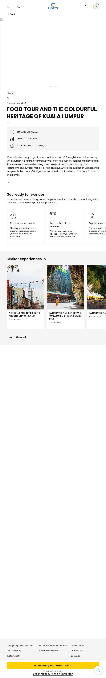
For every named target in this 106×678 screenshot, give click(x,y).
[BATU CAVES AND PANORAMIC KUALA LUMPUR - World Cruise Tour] (65, 297)
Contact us (76, 650)
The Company (14, 650)
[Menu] (8, 6)
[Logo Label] (53, 6)
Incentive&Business (48, 650)
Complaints (77, 656)
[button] (87, 6)
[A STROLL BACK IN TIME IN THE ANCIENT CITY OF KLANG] (25, 297)
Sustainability (13, 656)
